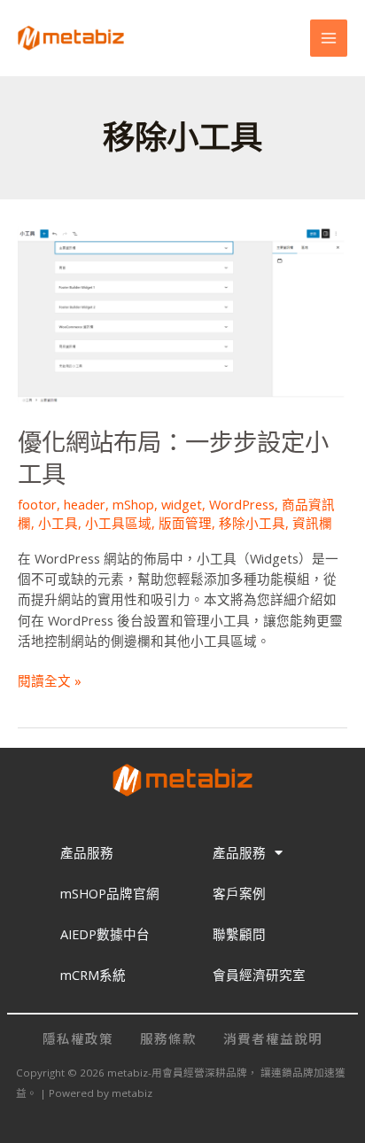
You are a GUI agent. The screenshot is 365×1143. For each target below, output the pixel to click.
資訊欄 (312, 523)
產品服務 (86, 852)
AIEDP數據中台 (105, 934)
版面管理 (185, 523)
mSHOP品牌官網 (109, 893)
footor (37, 504)
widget (181, 504)
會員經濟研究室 (259, 975)
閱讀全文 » (50, 680)
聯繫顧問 (239, 934)
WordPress (242, 504)
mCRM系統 (93, 975)
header (84, 504)
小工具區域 (118, 523)
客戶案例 (239, 893)
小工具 (58, 523)
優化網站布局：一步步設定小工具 (173, 458)
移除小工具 (252, 523)
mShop (133, 504)
